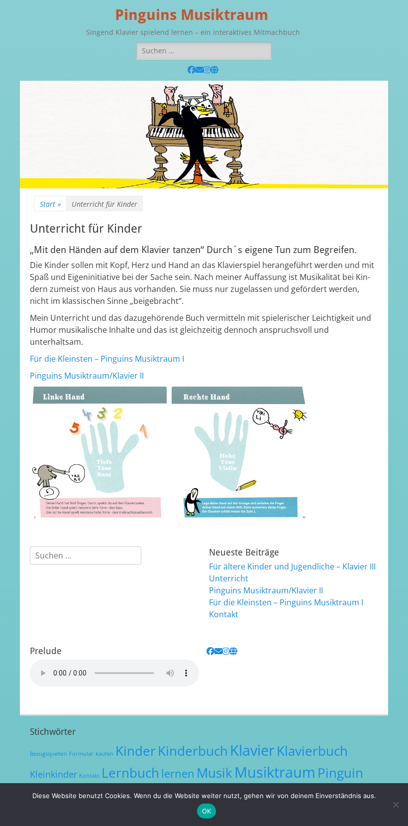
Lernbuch (130, 773)
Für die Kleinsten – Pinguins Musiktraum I (107, 358)
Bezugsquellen (48, 753)
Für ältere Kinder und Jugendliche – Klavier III (292, 566)
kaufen (104, 753)
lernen (178, 773)
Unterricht (228, 578)
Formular (81, 753)
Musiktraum (274, 772)
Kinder (135, 751)
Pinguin (340, 773)
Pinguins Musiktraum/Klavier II (87, 375)
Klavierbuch (312, 751)
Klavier (252, 750)
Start (50, 204)
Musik (214, 773)
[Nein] (396, 805)
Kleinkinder (53, 774)
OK (206, 811)
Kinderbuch (193, 751)
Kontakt (223, 614)
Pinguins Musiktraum (191, 14)
